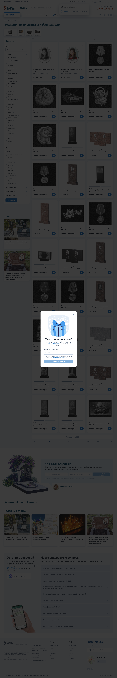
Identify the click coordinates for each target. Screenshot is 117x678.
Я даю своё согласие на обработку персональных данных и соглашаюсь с (59, 357)
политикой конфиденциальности (60, 357)
